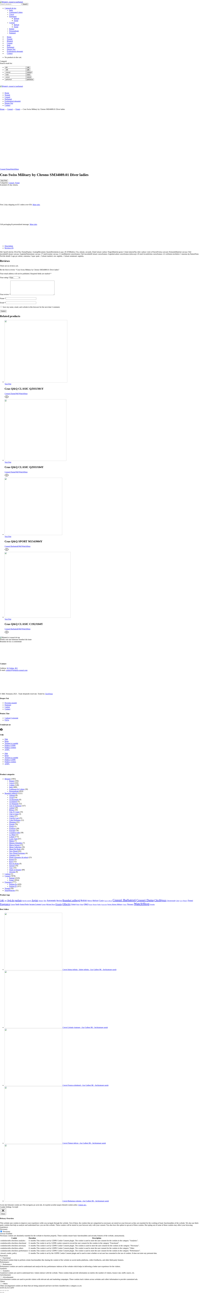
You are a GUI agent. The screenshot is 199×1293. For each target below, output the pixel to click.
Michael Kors (50, 904)
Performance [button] (4, 1262)
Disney (185, 901)
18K (28, 70)
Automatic (51, 900)
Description (9, 246)
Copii (181, 900)
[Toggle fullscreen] (5, 1290)
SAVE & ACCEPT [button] (7, 1288)
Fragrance (5, 904)
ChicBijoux (160, 900)
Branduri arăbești (71, 900)
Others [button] (2, 1281)
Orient (73, 904)
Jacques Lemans (35, 904)
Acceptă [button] (15, 1207)
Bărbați (96, 900)
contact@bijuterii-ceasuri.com (16, 670)
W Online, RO (12, 668)
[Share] (3, 1290)
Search (25, 4)
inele (28, 75)
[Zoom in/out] (8, 1290)
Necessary (6, 1232)
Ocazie (58, 904)
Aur (45, 901)
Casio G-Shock (108, 900)
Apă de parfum (14, 900)
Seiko (99, 904)
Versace (130, 904)
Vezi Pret (4, 180)
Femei (18, 109)
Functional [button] (4, 1256)
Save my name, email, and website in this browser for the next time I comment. (31, 307)
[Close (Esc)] (1, 1290)
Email (3, 303)
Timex (125, 904)
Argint (35, 900)
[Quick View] (7, 398)
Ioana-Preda (24, 904)
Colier (177, 901)
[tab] (102, 246)
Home (2, 109)
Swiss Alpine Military (115, 904)
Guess (13, 904)
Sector (95, 904)
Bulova (90, 901)
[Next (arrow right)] (3, 1292)
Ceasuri (10, 109)
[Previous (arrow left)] (1, 1292)
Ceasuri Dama (5, 169)
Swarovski (104, 904)
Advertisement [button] (5, 1275)
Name (3, 298)
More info (36, 205)
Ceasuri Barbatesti (11, 546)
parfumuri (30, 79)
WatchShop (14, 169)
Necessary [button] (3, 1229)
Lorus (44, 904)
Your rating (5, 278)
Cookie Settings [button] (6, 1207)
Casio (101, 900)
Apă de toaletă (26, 901)
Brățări (83, 900)
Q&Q (17, 394)
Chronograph (171, 901)
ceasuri (29, 72)
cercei (29, 77)
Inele (17, 904)
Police (77, 904)
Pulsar (81, 904)
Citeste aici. (82, 1205)
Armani (40, 901)
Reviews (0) (9, 248)
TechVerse (49, 694)
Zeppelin (152, 904)
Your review (5, 294)
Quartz (90, 904)
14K (28, 67)
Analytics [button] (3, 1268)
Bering (59, 900)
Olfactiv (66, 904)
